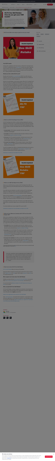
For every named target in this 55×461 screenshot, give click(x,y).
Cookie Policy (9, 458)
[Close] (54, 454)
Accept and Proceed (49, 456)
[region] (27, 456)
